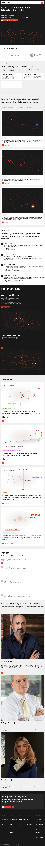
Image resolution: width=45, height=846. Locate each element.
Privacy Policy (39, 834)
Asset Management (30, 822)
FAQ (36, 829)
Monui (11, 824)
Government (29, 824)
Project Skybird (13, 834)
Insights (38, 822)
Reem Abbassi (5, 780)
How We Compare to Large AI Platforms (27, 89)
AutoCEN (11, 822)
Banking (28, 819)
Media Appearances (39, 824)
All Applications (13, 819)
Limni (2, 822)
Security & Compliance (21, 823)
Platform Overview (4, 819)
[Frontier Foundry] (6, 2)
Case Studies (38, 819)
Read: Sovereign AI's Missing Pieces (9, 89)
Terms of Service (39, 837)
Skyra (11, 829)
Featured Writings (39, 827)
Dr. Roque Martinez (7, 723)
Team (19, 825)
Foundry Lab (3, 827)
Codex (11, 827)
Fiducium (11, 832)
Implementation (22, 819)
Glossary (38, 832)
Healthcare (29, 827)
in (14, 722)
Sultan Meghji (5, 661)
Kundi (2, 824)
